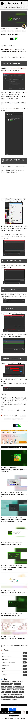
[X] (11, 39)
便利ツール (3, 31)
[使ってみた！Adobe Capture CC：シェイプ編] (14, 581)
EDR (2, 691)
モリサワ (17, 681)
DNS (6, 691)
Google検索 (10, 689)
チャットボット (4, 684)
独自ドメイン (4, 699)
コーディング (18, 31)
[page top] (23, 712)
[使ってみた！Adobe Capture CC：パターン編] (14, 627)
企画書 (2, 696)
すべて (13, 653)
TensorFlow (4, 694)
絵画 (14, 686)
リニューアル (18, 684)
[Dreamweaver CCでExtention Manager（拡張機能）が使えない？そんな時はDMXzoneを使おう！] (14, 508)
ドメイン (3, 686)
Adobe (24, 31)
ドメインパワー (20, 696)
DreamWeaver (10, 31)
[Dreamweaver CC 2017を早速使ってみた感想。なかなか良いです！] (14, 458)
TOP (2, 645)
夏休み (11, 681)
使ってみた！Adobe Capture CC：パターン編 (13, 638)
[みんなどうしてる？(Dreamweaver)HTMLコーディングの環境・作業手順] (14, 556)
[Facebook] (14, 39)
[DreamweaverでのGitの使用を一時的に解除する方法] (14, 483)
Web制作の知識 (13, 665)
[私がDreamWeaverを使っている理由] (14, 604)
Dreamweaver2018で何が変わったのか (11, 544)
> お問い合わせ (10, 712)
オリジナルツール (13, 674)
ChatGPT (6, 681)
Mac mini (9, 686)
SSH (10, 691)
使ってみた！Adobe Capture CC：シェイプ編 (13, 592)
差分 (16, 699)
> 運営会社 (3, 712)
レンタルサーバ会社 (10, 696)
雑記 (13, 671)
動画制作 (13, 668)
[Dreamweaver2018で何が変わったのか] (14, 533)
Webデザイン (13, 659)
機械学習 (21, 691)
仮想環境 (11, 699)
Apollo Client (12, 694)
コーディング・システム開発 (9, 416)
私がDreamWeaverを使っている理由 (10, 615)
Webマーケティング (13, 656)
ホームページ (20, 694)
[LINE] (16, 39)
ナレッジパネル (20, 686)
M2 (21, 681)
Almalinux (15, 691)
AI (1, 681)
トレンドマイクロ (19, 689)
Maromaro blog (16, 3)
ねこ (2, 689)
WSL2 (11, 684)
